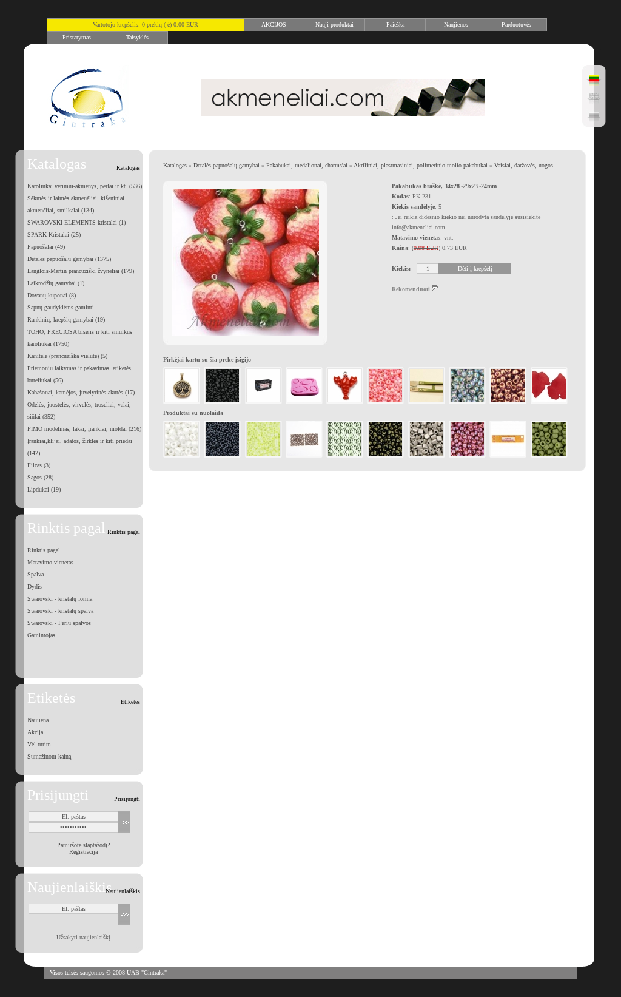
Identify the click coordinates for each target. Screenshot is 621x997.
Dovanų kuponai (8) (51, 295)
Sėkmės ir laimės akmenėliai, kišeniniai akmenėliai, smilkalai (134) (75, 204)
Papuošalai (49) (46, 246)
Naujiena (38, 720)
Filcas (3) (38, 465)
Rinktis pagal (43, 550)
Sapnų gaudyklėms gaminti (60, 307)
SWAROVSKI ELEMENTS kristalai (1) (76, 222)
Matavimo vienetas (50, 562)
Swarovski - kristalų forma (59, 598)
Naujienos (456, 24)
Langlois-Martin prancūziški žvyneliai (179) (80, 271)
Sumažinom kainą (49, 756)
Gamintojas (41, 635)
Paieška (395, 24)
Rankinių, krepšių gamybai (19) (66, 319)
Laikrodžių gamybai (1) (55, 283)
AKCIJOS (273, 24)
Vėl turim (39, 744)
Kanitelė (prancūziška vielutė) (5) (67, 356)
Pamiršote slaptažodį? (83, 845)
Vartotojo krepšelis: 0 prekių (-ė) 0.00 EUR (145, 24)
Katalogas (175, 165)
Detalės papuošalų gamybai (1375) (69, 258)
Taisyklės (137, 37)
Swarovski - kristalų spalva (60, 610)
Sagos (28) (40, 477)
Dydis (34, 586)
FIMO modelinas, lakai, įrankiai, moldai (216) (84, 428)
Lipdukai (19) (44, 489)
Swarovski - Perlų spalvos (59, 623)
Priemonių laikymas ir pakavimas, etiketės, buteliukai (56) (80, 374)
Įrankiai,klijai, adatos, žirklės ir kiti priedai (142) (79, 447)
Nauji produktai (334, 24)
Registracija (83, 851)
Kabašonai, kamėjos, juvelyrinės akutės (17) (81, 392)
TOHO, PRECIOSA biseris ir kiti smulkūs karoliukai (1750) (79, 337)
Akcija (35, 732)
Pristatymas (76, 37)
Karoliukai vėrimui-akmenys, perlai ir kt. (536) (84, 186)
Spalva (35, 574)
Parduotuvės (516, 24)
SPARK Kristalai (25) (54, 234)
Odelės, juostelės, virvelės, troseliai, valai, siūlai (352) (79, 410)
